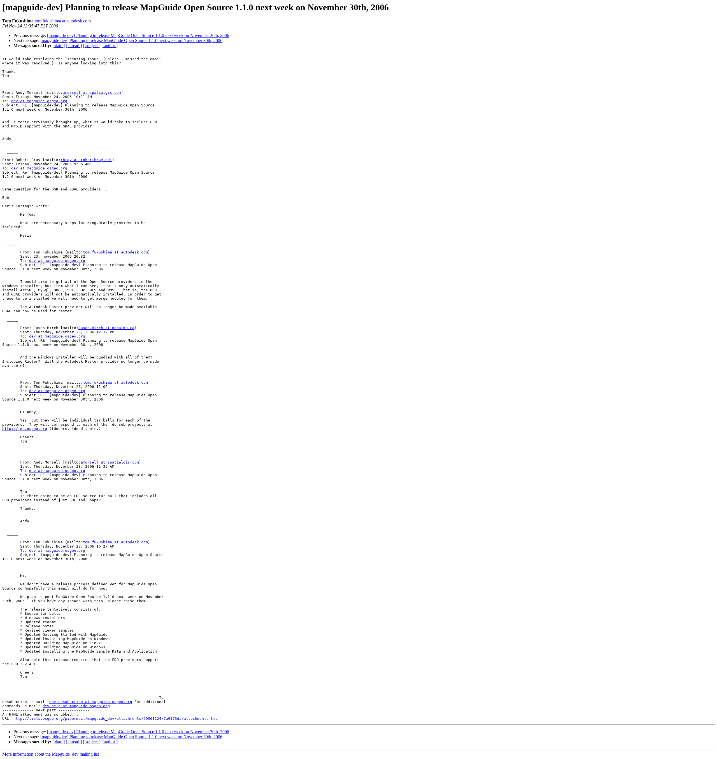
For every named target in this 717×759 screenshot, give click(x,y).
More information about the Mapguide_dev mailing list (50, 754)
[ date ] (58, 45)
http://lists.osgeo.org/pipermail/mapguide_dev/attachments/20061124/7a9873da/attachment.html (115, 718)
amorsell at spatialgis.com (92, 92)
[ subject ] (91, 45)
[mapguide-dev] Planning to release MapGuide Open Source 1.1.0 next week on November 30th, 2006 (138, 35)
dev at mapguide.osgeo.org (39, 101)
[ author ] (109, 45)
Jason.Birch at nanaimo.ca (106, 328)
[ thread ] (74, 45)
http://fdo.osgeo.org (24, 429)
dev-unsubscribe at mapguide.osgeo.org (90, 702)
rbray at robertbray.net (86, 160)
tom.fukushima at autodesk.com (63, 20)
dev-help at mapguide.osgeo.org (76, 706)
